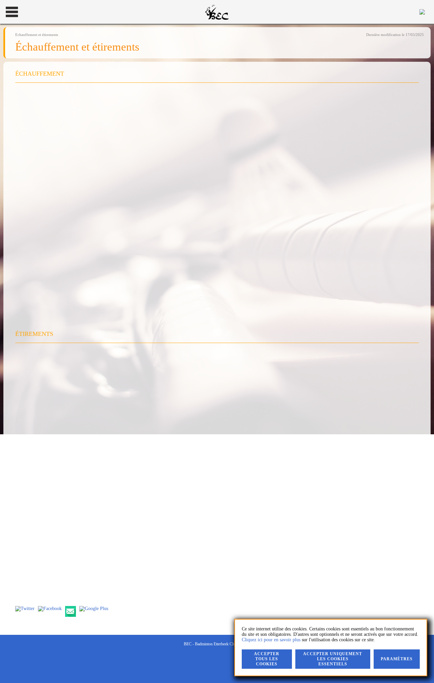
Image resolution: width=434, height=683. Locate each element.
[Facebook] (50, 608)
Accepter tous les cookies (266, 658)
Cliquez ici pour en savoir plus (271, 639)
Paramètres (397, 659)
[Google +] (93, 608)
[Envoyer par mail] (70, 611)
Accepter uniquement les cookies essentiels (332, 658)
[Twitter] (25, 608)
